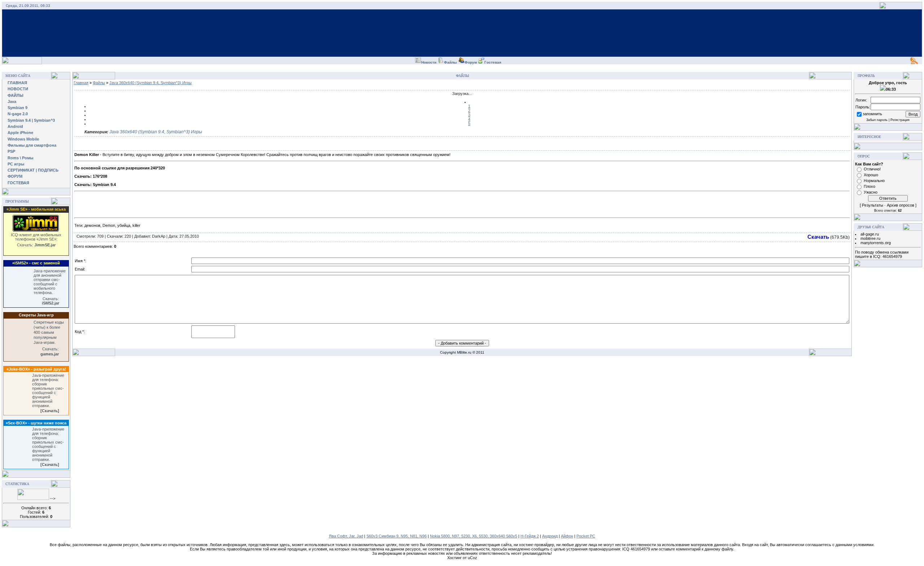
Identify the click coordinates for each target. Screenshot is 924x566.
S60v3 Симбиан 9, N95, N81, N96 (396, 536)
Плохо (869, 186)
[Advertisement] (462, 67)
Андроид (550, 536)
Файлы (99, 83)
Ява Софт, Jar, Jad (346, 536)
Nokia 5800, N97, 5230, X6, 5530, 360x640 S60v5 (473, 536)
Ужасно (870, 192)
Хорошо (871, 175)
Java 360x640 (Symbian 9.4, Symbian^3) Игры (150, 83)
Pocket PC (585, 536)
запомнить (872, 114)
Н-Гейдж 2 (529, 536)
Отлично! (872, 169)
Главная (81, 83)
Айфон (567, 536)
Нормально (874, 180)
